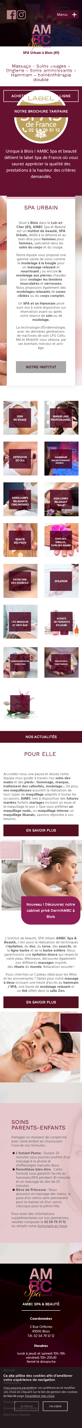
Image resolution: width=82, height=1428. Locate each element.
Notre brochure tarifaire (41, 111)
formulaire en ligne (52, 1226)
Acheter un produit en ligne (41, 96)
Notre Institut (41, 367)
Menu (62, 14)
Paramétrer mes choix (40, 1396)
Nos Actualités (41, 737)
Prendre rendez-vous (41, 77)
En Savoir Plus (41, 830)
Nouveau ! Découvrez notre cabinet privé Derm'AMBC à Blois (50, 910)
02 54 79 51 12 (43, 130)
